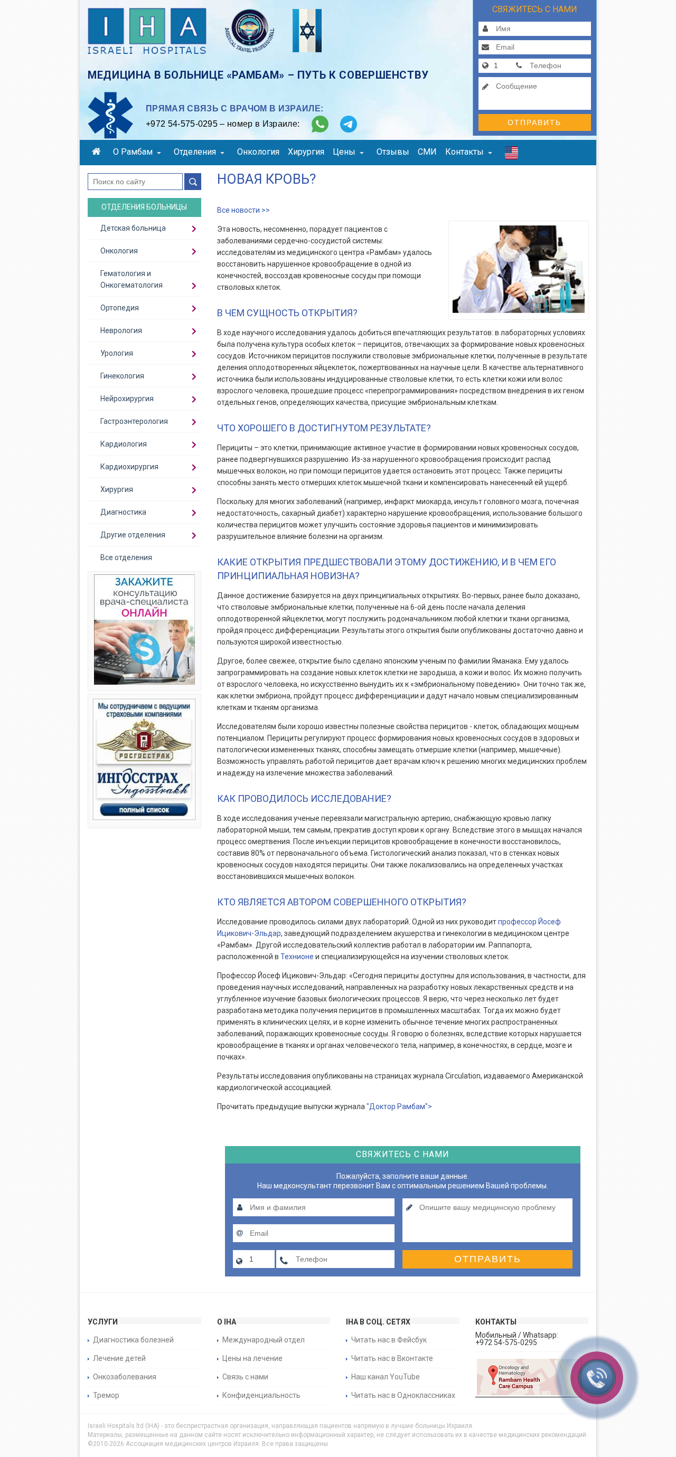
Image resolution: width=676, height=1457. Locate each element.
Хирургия (306, 152)
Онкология (258, 152)
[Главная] (98, 152)
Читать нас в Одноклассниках (403, 1395)
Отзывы (393, 152)
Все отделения (126, 557)
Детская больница (133, 228)
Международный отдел (263, 1340)
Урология (116, 353)
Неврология (121, 330)
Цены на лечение (252, 1358)
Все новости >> (243, 210)
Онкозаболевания (124, 1377)
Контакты (464, 152)
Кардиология (123, 444)
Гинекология (122, 376)
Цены (344, 152)
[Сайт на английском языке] (511, 155)
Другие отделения (132, 535)
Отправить (534, 122)
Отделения (195, 152)
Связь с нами (245, 1377)
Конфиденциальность (261, 1395)
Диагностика (123, 512)
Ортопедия (119, 308)
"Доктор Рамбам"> (398, 1106)
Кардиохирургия (129, 466)
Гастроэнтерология (134, 421)
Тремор (106, 1395)
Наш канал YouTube (385, 1377)
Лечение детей (119, 1358)
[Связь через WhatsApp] (320, 124)
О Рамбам (133, 152)
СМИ (427, 152)
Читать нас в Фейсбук (389, 1340)
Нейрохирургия (127, 398)
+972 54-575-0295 (182, 123)
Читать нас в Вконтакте (392, 1358)
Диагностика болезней (133, 1340)
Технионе (297, 956)
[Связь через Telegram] (348, 124)
